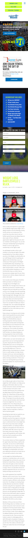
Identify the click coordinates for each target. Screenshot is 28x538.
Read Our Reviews (10, 33)
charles (5, 187)
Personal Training (13, 10)
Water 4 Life (14, 74)
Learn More (14, 79)
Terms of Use (7, 159)
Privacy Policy (22, 158)
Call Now (13, 6)
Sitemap (6, 536)
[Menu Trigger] (25, 3)
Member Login (13, 3)
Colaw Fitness (19, 223)
